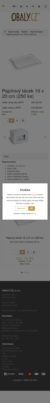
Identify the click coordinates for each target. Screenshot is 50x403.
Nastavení (21, 208)
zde (35, 213)
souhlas (34, 194)
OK (31, 208)
